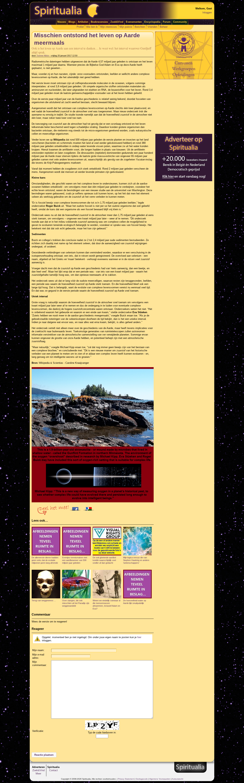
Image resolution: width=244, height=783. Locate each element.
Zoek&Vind (116, 21)
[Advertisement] (183, 106)
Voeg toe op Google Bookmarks (89, 508)
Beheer (164, 26)
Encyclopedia (152, 21)
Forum (167, 21)
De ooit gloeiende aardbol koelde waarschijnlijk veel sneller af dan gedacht (104, 560)
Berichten (140, 26)
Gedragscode (142, 779)
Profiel (80, 26)
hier (139, 637)
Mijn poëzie (126, 26)
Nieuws (61, 21)
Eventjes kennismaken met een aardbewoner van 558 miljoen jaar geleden (74, 560)
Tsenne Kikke (42, 55)
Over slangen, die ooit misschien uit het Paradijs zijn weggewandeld (75, 603)
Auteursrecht (177, 779)
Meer (38, 773)
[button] (44, 755)
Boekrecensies (99, 21)
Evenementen (134, 21)
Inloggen (207, 12)
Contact (53, 770)
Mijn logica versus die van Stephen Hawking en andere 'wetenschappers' (136, 560)
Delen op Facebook (76, 508)
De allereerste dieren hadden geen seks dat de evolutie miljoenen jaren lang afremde (45, 560)
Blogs (71, 21)
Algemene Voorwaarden (159, 779)
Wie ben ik (92, 26)
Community (180, 21)
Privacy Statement (126, 779)
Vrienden (152, 26)
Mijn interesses (108, 26)
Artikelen (83, 21)
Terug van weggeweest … (44, 600)
